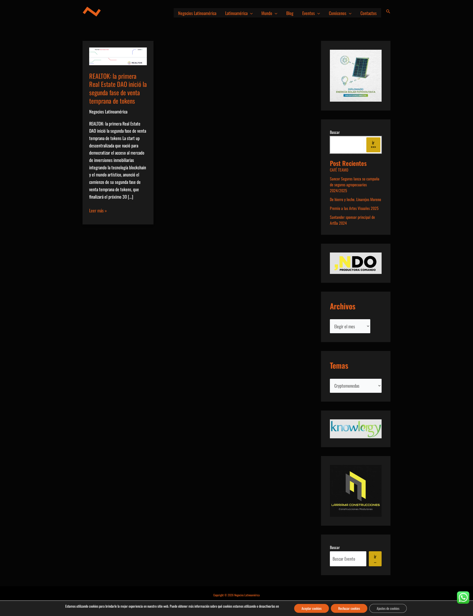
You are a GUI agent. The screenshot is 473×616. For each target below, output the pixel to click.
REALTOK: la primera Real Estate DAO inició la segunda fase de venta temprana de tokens (118, 88)
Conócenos (337, 13)
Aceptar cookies (311, 608)
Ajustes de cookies (388, 608)
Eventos (308, 13)
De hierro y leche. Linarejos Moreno (355, 199)
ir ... (375, 558)
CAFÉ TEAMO (339, 170)
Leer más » (98, 210)
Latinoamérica (236, 13)
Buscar (335, 132)
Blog (289, 13)
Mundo (266, 13)
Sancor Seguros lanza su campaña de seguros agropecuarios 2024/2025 (354, 184)
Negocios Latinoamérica (197, 13)
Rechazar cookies (349, 608)
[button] (250, 13)
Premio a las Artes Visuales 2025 (354, 208)
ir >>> (373, 144)
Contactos (368, 13)
